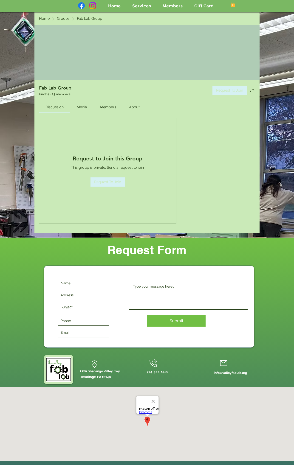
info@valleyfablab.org (230, 373)
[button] (141, 6)
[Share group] (252, 90)
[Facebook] (81, 5)
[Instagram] (92, 5)
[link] (54, 107)
